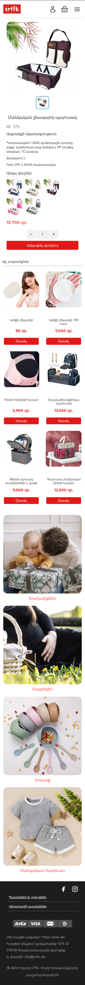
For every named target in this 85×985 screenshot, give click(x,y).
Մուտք (51, 8)
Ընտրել (21, 341)
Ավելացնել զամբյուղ (42, 245)
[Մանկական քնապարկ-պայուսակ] (42, 58)
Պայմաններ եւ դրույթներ (27, 897)
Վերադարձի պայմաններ (28, 906)
